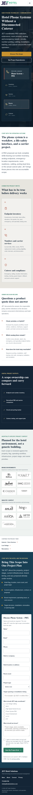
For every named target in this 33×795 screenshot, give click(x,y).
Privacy (20, 777)
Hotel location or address (11, 665)
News (3, 777)
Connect (14, 777)
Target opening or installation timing (14, 691)
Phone (5, 647)
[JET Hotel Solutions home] (9, 3)
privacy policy (16, 759)
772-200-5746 (5, 781)
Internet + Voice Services (9, 542)
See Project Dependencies (16, 60)
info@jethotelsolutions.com (10, 784)
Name (5, 629)
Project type (7, 682)
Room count (7, 674)
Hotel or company (9, 656)
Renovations (5, 549)
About (8, 777)
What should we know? (10, 723)
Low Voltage (5, 545)
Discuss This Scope (16, 54)
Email (5, 638)
